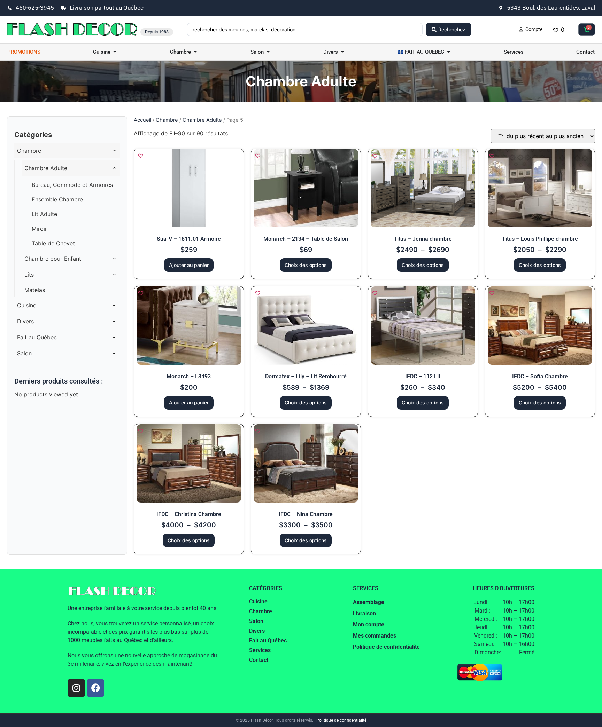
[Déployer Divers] (114, 321)
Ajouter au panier (189, 265)
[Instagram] (76, 688)
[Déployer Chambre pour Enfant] (114, 258)
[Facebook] (95, 688)
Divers (257, 630)
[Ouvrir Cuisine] (114, 52)
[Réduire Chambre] (114, 151)
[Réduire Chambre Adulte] (114, 168)
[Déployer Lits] (114, 274)
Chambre (167, 120)
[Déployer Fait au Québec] (114, 337)
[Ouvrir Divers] (342, 52)
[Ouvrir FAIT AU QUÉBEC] (448, 52)
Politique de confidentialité (341, 720)
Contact (258, 660)
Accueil (142, 120)
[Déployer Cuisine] (114, 305)
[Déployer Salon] (114, 353)
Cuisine (258, 601)
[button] (141, 155)
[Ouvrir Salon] (268, 52)
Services (260, 650)
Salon (256, 621)
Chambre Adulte (202, 120)
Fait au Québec (268, 640)
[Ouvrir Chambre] (195, 52)
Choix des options (306, 265)
